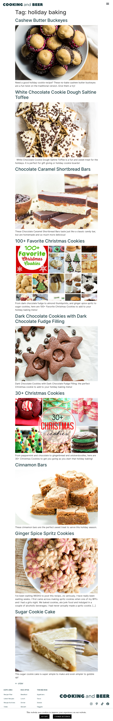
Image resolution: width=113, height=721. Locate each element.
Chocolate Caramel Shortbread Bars (53, 169)
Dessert (23, 707)
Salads (39, 703)
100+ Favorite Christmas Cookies (50, 241)
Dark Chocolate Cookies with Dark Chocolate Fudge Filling (51, 318)
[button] (107, 3)
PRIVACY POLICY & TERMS (68, 715)
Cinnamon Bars (31, 464)
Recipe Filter (8, 695)
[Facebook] (108, 704)
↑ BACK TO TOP (17, 716)
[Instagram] (91, 704)
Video (6, 707)
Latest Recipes (9, 699)
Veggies (40, 707)
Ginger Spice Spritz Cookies (44, 533)
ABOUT (32, 716)
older (19, 683)
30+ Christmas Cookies (39, 393)
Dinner (23, 703)
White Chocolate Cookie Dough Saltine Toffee (55, 94)
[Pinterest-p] (97, 704)
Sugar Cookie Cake (35, 611)
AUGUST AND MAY (86, 717)
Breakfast (24, 695)
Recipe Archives (9, 703)
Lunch (23, 699)
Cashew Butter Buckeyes (41, 20)
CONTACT (41, 716)
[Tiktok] (102, 704)
